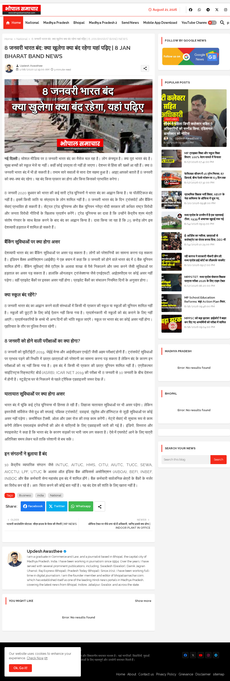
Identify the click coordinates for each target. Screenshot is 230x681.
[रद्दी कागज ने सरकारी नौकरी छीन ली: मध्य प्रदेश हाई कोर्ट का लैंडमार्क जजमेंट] (171, 262)
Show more (143, 600)
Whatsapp (83, 506)
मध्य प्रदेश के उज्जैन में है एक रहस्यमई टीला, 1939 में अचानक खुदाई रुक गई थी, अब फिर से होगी (204, 219)
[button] (212, 22)
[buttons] (190, 9)
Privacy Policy (166, 674)
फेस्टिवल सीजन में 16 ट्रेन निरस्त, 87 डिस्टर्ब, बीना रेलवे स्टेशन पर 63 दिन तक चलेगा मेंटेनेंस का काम (205, 177)
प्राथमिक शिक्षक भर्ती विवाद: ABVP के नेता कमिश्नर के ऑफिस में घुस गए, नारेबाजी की (204, 198)
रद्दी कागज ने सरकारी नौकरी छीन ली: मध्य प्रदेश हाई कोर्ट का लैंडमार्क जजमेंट (204, 258)
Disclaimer (203, 674)
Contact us (146, 674)
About (131, 674)
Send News (130, 22)
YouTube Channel (194, 22)
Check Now (35, 658)
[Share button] (99, 506)
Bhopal (78, 22)
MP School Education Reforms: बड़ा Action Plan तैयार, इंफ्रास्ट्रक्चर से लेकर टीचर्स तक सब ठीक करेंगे (205, 304)
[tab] (13, 22)
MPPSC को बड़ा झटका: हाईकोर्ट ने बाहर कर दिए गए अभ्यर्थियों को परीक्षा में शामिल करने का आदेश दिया (205, 322)
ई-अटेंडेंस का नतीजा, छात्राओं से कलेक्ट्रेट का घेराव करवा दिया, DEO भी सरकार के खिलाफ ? (205, 239)
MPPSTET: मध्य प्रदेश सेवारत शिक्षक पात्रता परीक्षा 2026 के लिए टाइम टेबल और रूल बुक (205, 281)
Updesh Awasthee (44, 551)
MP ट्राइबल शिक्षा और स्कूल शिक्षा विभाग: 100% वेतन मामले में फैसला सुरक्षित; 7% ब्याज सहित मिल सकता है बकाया (203, 159)
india (40, 495)
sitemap (218, 674)
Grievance (186, 674)
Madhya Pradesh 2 (103, 22)
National (32, 22)
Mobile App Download (160, 22)
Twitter (59, 506)
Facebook (35, 506)
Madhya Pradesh (56, 22)
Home (16, 22)
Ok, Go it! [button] (20, 668)
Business (25, 495)
